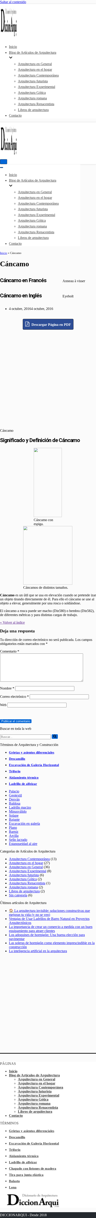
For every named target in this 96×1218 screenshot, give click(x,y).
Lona (13, 1187)
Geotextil (15, 795)
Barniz (13, 831)
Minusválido (18, 811)
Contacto (15, 115)
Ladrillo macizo (20, 807)
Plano (13, 827)
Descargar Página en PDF (51, 325)
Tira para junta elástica (26, 1175)
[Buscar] (55, 736)
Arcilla (14, 836)
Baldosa (14, 803)
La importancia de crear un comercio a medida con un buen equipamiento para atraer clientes (50, 929)
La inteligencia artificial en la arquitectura (38, 951)
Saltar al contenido (13, 2)
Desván (14, 799)
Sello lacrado (18, 840)
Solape (14, 815)
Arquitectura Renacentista (36, 104)
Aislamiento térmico (24, 777)
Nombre (7, 688)
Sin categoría (18, 895)
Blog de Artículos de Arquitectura (34, 1075)
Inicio (13, 47)
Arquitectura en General (35, 64)
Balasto (14, 1181)
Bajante (14, 819)
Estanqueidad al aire (23, 844)
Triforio (15, 771)
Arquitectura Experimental (36, 87)
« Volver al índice (12, 622)
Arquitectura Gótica (32, 93)
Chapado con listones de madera (32, 1168)
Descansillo (17, 758)
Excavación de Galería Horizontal (34, 765)
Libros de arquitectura (33, 110)
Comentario (9, 651)
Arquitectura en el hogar (35, 69)
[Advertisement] (48, 378)
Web (3, 705)
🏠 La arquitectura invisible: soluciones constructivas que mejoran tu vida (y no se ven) (49, 913)
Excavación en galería (24, 823)
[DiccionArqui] (13, 36)
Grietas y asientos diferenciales (31, 752)
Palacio (14, 791)
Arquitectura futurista (33, 81)
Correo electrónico (14, 696)
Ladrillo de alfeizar (23, 784)
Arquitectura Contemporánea (38, 75)
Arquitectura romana (32, 98)
